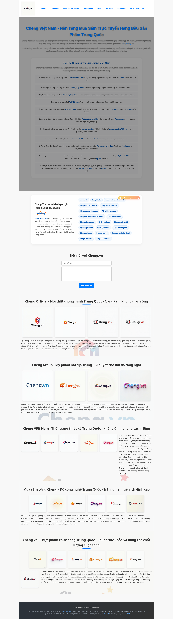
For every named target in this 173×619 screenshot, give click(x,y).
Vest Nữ (129, 109)
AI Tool (106, 614)
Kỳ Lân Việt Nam (124, 156)
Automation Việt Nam (90, 119)
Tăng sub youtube (103, 239)
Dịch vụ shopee (86, 233)
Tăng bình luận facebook (115, 200)
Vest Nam (115, 109)
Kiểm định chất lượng (105, 8)
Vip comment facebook (89, 211)
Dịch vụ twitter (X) (121, 222)
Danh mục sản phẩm (71, 8)
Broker (104, 168)
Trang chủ (44, 8)
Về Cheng (55, 8)
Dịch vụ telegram (120, 227)
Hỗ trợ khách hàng (137, 8)
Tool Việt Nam (67, 611)
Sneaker (97, 139)
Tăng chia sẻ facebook (88, 205)
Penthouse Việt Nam (105, 146)
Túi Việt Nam (74, 102)
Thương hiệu (88, 8)
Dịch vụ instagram (87, 222)
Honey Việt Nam (77, 88)
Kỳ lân (98, 159)
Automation (119, 119)
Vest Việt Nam (70, 109)
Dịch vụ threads (103, 227)
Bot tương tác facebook (121, 233)
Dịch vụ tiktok (104, 222)
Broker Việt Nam (85, 168)
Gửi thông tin (86, 285)
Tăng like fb (96, 200)
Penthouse (126, 146)
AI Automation (88, 129)
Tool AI (127, 614)
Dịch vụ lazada (101, 233)
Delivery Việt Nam (70, 95)
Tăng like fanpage (109, 211)
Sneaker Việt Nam (79, 139)
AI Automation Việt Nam (118, 129)
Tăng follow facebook (110, 205)
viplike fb (83, 200)
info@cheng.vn (128, 44)
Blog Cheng (121, 8)
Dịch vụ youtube (86, 227)
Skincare (121, 78)
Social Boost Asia (41, 218)
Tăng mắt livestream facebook (91, 216)
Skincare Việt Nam (76, 78)
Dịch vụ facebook (114, 216)
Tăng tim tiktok (86, 239)
